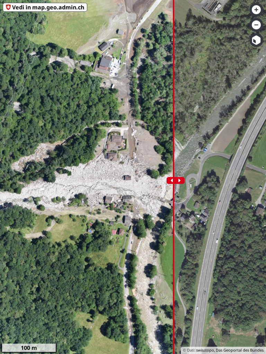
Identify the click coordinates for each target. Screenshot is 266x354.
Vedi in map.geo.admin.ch (48, 7)
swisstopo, (205, 350)
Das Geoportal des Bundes (240, 350)
